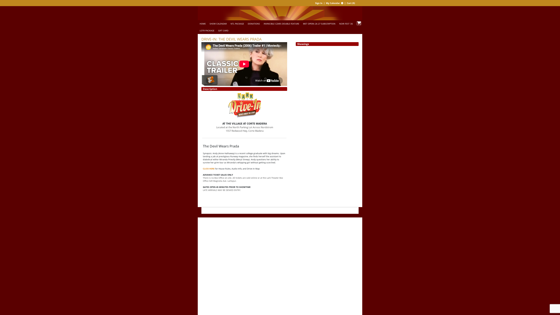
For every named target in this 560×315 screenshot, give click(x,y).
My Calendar (333, 3)
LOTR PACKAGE (207, 30)
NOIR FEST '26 (346, 23)
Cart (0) (351, 3)
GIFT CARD (223, 30)
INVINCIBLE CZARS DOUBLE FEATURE (281, 23)
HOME (203, 23)
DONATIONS (254, 23)
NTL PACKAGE (237, 23)
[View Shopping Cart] (359, 23)
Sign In (318, 3)
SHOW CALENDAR (218, 23)
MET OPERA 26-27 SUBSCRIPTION (319, 23)
